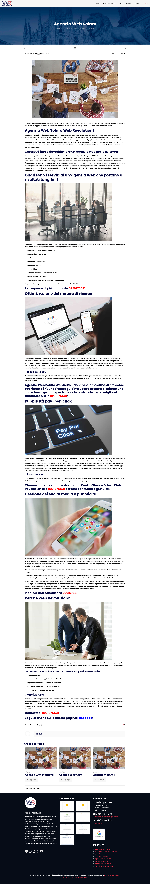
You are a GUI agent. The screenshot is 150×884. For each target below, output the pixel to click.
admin (38, 54)
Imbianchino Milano (101, 861)
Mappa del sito (83, 878)
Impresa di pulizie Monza (103, 864)
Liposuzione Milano (101, 854)
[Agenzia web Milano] (7, 3)
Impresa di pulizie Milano (103, 859)
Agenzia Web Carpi (71, 774)
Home (58, 28)
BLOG (66, 28)
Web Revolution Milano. (112, 875)
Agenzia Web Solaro (87, 28)
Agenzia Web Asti (104, 774)
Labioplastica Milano (101, 856)
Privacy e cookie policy (69, 878)
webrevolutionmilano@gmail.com (106, 817)
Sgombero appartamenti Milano (106, 851)
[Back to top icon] (141, 880)
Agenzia (74, 28)
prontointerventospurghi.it (104, 866)
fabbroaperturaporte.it (103, 849)
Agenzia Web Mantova (39, 774)
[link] (67, 806)
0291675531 (77, 288)
